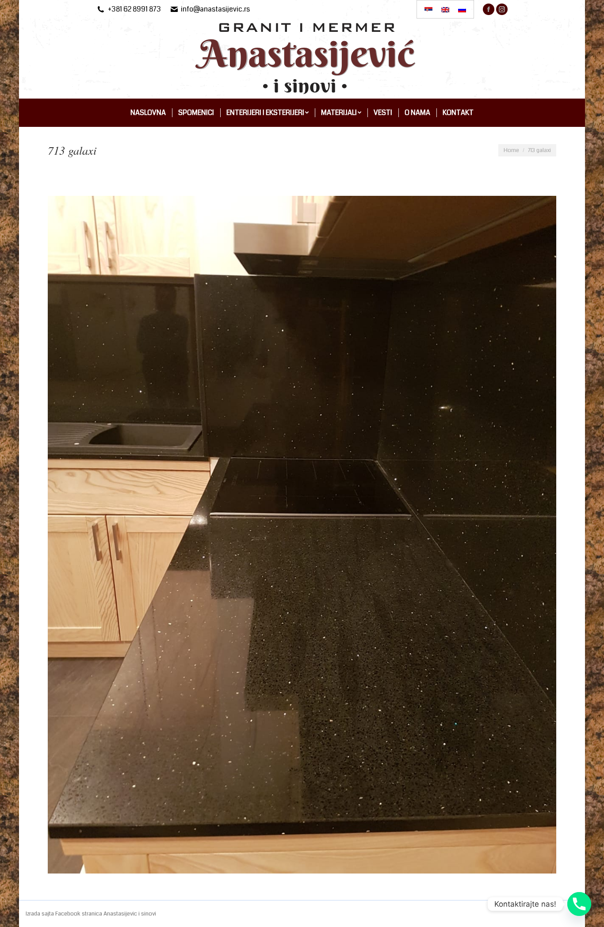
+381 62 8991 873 (134, 9)
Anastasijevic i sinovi (129, 914)
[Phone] (579, 904)
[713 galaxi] (302, 535)
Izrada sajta (40, 914)
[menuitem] (148, 113)
